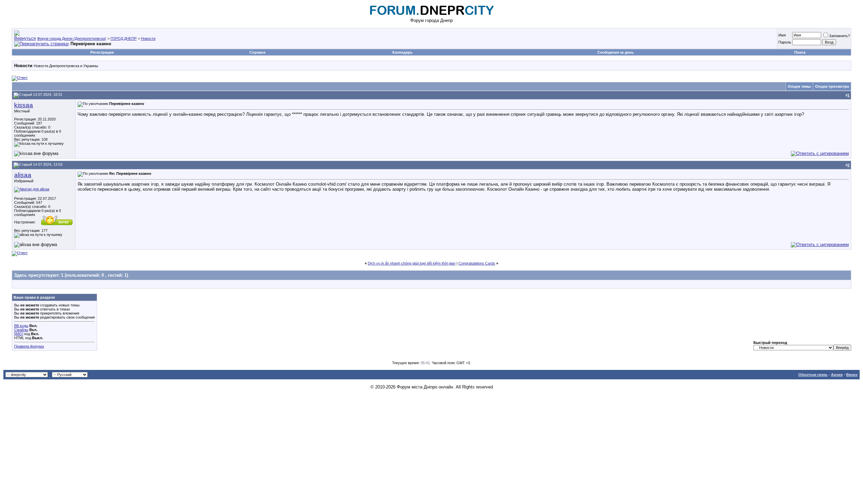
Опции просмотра (832, 86)
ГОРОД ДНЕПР (124, 38)
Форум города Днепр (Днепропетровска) (71, 38)
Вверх (852, 375)
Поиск (800, 52)
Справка (257, 52)
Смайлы (21, 330)
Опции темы (799, 86)
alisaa (22, 175)
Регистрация (102, 52)
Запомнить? (839, 36)
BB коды (21, 326)
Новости (148, 38)
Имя (782, 35)
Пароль (784, 42)
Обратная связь (813, 375)
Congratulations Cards (476, 263)
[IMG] (18, 334)
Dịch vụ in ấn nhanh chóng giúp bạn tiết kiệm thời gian (411, 263)
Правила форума (29, 346)
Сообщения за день (615, 52)
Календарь (402, 52)
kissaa (23, 105)
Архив (837, 375)
